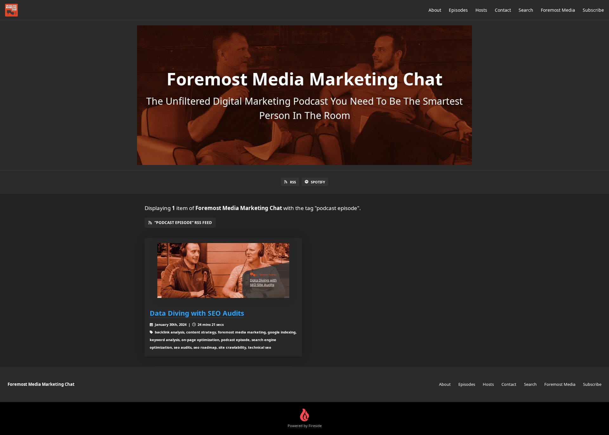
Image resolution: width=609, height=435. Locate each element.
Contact (503, 10)
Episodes (458, 10)
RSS (293, 182)
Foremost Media (558, 10)
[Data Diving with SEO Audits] (223, 270)
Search (526, 10)
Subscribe (593, 10)
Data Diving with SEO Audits (197, 313)
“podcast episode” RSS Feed (183, 222)
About (435, 10)
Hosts (481, 10)
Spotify (318, 182)
